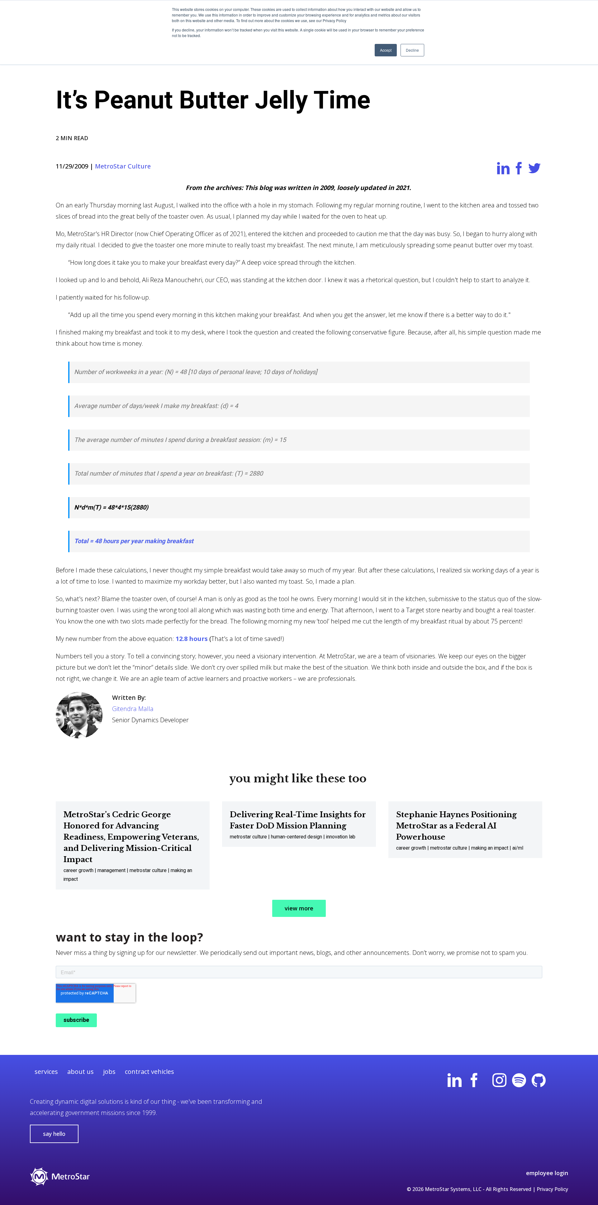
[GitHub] (538, 1082)
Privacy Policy (552, 1189)
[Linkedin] (454, 1082)
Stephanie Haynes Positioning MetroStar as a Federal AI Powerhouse (456, 826)
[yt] (486, 1082)
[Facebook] (474, 1082)
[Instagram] (499, 1082)
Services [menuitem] (46, 1071)
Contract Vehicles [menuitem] (149, 1071)
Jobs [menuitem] (109, 1071)
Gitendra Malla (133, 708)
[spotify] (519, 1082)
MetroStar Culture (123, 166)
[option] (133, 845)
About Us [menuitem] (80, 1071)
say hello (54, 1133)
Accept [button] (386, 50)
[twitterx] (558, 1082)
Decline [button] (412, 50)
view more (299, 908)
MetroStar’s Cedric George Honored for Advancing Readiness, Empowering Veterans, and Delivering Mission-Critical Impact (131, 837)
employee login (547, 1173)
